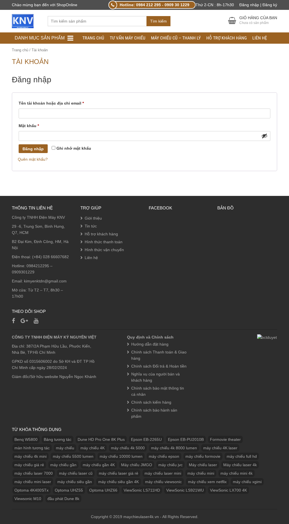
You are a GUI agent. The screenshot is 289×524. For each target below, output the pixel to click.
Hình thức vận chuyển (104, 249)
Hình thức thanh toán (103, 242)
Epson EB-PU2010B (186, 439)
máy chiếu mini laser (32, 481)
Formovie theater (225, 439)
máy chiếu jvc (170, 465)
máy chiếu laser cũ (76, 473)
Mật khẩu (34, 126)
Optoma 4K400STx (31, 490)
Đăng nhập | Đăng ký (258, 5)
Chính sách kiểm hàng (151, 402)
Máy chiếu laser (203, 465)
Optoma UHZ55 (69, 490)
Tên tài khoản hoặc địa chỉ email (56, 104)
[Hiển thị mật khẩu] (264, 136)
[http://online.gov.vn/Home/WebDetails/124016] (267, 337)
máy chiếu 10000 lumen (121, 456)
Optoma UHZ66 (103, 490)
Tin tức (91, 226)
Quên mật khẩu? (33, 159)
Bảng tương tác (57, 439)
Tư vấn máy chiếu (127, 38)
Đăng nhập (33, 149)
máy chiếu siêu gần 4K (118, 481)
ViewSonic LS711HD (142, 490)
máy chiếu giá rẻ (29, 465)
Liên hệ (259, 38)
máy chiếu (65, 448)
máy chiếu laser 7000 (33, 473)
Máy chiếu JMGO (136, 465)
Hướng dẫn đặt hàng (149, 344)
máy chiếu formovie (202, 456)
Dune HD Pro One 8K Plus (101, 439)
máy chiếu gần (63, 465)
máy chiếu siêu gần (74, 481)
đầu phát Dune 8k (63, 498)
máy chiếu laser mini (162, 473)
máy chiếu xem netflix (207, 481)
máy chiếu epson (164, 456)
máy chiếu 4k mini (30, 456)
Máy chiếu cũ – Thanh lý (176, 38)
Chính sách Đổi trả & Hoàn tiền (159, 366)
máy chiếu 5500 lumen (73, 456)
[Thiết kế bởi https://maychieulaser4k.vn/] (23, 21)
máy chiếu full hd (242, 456)
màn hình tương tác (32, 448)
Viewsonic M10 (27, 498)
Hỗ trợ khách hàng (226, 38)
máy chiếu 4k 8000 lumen (174, 448)
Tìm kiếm (158, 21)
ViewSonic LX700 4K (228, 490)
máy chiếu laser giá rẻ (118, 473)
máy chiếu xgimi (247, 481)
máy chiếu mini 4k (236, 473)
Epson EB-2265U (146, 439)
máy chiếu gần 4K (99, 465)
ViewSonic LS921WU (185, 490)
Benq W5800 (26, 439)
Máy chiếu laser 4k (240, 465)
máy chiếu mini (200, 473)
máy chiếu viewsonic (163, 481)
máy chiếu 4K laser (220, 448)
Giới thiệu (93, 218)
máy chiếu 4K (92, 448)
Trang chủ (93, 38)
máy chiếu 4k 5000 (128, 448)
